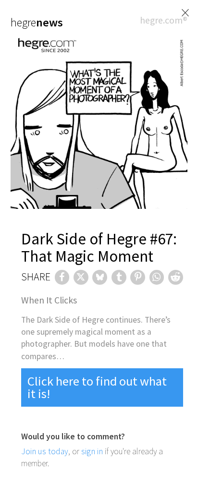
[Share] (62, 277)
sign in (92, 451)
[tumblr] (118, 277)
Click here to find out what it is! (97, 387)
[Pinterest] (137, 277)
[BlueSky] (99, 277)
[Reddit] (175, 277)
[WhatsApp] (156, 277)
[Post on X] (81, 277)
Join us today (44, 451)
